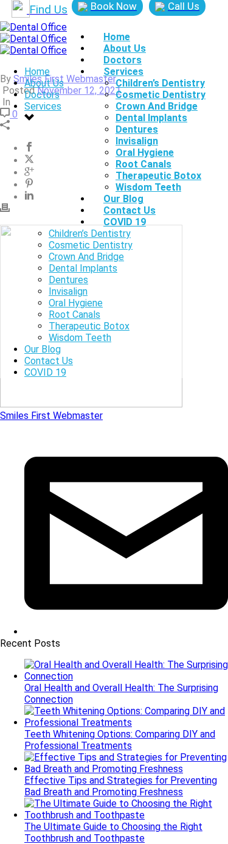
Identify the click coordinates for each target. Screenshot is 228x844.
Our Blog (123, 199)
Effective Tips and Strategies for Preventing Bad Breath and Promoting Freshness (120, 786)
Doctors (122, 60)
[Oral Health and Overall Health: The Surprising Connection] (126, 676)
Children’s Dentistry (160, 83)
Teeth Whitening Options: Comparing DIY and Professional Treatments (119, 739)
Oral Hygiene (145, 152)
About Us (124, 48)
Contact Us (129, 210)
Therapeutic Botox (158, 175)
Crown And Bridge (157, 106)
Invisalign (137, 141)
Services (123, 71)
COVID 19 (124, 222)
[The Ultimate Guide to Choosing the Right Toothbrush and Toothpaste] (126, 815)
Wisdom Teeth (148, 187)
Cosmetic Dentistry (161, 94)
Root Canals (143, 164)
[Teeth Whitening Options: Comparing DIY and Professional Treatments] (126, 722)
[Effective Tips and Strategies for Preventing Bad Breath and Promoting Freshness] (126, 769)
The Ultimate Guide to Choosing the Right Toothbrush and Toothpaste (113, 832)
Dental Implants (151, 118)
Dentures (137, 129)
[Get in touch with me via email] (126, 632)
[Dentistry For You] (33, 38)
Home (116, 37)
